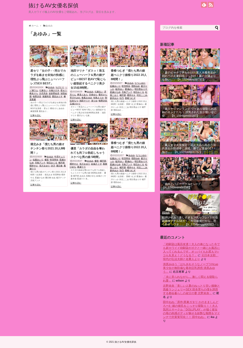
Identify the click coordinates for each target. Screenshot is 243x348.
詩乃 (122, 98)
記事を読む (35, 115)
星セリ (63, 90)
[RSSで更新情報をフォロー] (211, 5)
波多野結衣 (54, 93)
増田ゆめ (135, 86)
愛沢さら (103, 94)
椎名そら (34, 93)
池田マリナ (84, 100)
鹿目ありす (57, 96)
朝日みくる (138, 92)
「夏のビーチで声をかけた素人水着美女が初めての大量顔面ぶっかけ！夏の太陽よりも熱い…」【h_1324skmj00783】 (189, 76)
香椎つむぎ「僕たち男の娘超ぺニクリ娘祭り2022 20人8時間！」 (129, 75)
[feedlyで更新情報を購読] (204, 5)
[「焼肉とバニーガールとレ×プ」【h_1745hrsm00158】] (190, 174)
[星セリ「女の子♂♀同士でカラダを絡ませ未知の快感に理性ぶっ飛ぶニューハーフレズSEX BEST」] (49, 56)
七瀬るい (43, 90)
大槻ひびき (54, 90)
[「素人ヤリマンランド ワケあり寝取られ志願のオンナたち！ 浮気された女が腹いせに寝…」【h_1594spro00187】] (190, 101)
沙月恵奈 (43, 93)
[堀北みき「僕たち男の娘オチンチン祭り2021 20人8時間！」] (49, 130)
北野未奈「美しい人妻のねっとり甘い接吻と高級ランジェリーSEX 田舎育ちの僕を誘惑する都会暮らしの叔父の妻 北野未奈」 (191, 289)
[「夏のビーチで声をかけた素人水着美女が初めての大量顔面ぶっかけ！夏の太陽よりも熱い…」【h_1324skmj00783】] (190, 65)
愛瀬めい (129, 89)
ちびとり (60, 87)
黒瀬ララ (81, 167)
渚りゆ (94, 100)
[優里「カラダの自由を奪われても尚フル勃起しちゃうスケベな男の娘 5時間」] (89, 134)
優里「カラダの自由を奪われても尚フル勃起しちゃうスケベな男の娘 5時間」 (88, 152)
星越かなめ (115, 92)
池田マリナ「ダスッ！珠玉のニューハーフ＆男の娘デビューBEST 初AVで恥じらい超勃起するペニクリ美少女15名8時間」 (88, 79)
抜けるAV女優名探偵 (53, 5)
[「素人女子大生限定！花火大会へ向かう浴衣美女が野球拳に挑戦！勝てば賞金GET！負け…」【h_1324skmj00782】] (190, 138)
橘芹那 (123, 95)
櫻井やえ (131, 95)
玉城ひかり (75, 103)
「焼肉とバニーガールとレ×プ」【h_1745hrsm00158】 (182, 185)
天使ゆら (93, 94)
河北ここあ (142, 95)
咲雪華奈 (126, 86)
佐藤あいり (115, 86)
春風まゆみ (86, 97)
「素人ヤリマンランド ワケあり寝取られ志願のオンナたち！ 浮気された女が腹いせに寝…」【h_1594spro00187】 (189, 112)
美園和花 (46, 96)
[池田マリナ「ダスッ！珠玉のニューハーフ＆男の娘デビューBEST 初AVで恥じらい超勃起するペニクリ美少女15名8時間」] (89, 56)
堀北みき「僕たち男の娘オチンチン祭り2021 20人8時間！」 (47, 148)
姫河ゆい (119, 89)
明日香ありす (140, 89)
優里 (46, 159)
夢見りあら (82, 94)
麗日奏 (59, 165)
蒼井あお (114, 98)
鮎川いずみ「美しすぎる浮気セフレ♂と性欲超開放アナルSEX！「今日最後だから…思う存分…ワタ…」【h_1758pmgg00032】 (190, 221)
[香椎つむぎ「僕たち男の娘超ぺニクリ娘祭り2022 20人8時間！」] (129, 56)
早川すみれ (75, 97)
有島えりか (98, 97)
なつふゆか (140, 83)
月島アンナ (127, 92)
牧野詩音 (37, 96)
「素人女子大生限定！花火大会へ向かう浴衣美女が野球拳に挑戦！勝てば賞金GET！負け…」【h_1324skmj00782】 (189, 148)
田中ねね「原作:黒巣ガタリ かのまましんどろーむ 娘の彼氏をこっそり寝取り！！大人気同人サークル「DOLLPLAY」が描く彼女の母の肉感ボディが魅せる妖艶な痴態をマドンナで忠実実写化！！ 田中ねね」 (191, 310)
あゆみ (51, 87)
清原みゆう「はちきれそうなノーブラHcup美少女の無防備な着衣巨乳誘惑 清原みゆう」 (190, 268)
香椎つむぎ (130, 98)
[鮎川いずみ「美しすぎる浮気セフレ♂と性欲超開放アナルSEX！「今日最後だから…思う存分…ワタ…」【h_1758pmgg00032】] (190, 210)
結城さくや (96, 164)
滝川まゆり (44, 165)
